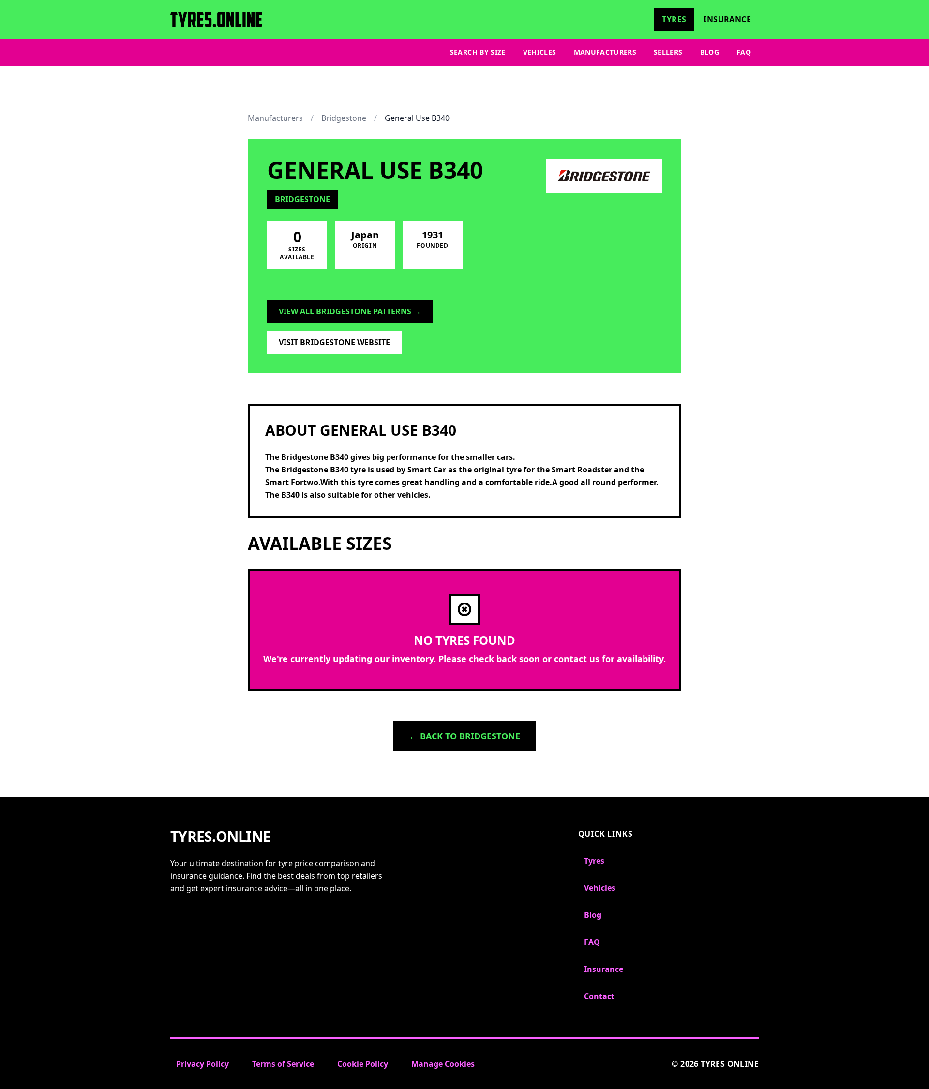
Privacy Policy (202, 1064)
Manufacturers (605, 52)
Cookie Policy (362, 1064)
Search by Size (478, 52)
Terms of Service (283, 1064)
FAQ (743, 52)
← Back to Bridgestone (464, 736)
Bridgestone (343, 118)
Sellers (668, 52)
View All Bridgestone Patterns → (350, 311)
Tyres (674, 19)
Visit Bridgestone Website (334, 342)
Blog (709, 52)
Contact (599, 996)
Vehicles (539, 52)
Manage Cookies (443, 1064)
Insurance (727, 19)
